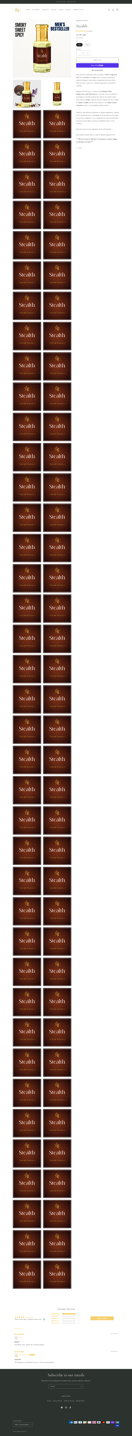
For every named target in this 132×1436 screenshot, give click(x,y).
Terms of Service (69, 1401)
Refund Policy (80, 1401)
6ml (79, 44)
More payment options (97, 70)
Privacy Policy (57, 1401)
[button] (109, 10)
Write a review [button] (102, 1318)
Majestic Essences (21, 1431)
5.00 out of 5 (29, 1317)
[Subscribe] (81, 1386)
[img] (19, 1334)
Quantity (78, 49)
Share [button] (80, 148)
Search (49, 1401)
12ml (87, 44)
